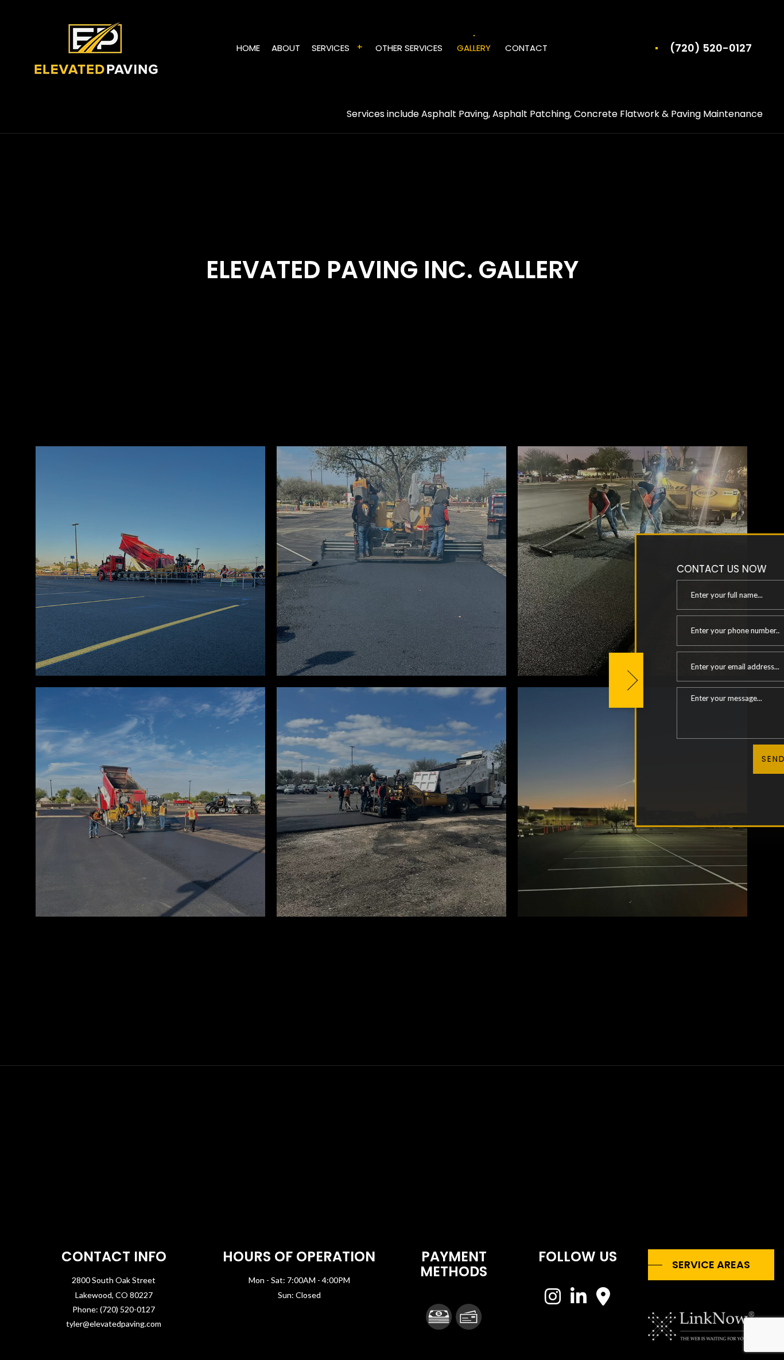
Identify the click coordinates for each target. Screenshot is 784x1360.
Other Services (409, 48)
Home (248, 48)
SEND (721, 759)
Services (331, 48)
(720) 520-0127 (711, 48)
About (285, 48)
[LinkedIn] (578, 1299)
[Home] (95, 47)
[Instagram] (553, 1299)
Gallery (474, 48)
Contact (526, 48)
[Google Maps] (603, 1299)
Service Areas (711, 1264)
